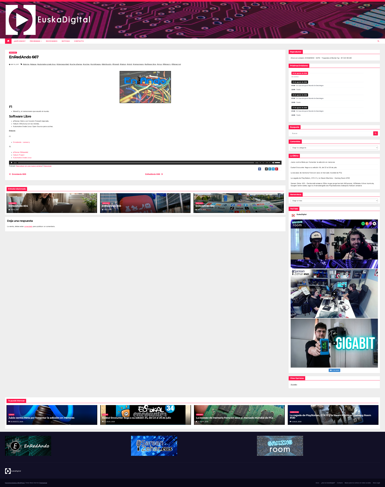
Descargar (48, 166)
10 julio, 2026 (203, 421)
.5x (260, 162)
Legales (11, 414)
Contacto (79, 41)
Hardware (200, 414)
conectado (28, 226)
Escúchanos (51, 41)
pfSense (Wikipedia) (20, 152)
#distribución (106, 64)
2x (269, 162)
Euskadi (105, 414)
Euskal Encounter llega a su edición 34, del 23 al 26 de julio (314, 167)
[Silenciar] (273, 163)
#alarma (26, 64)
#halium (123, 64)
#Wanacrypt (176, 64)
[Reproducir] (12, 163)
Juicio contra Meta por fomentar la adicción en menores (313, 162)
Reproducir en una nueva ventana (29, 166)
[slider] (278, 162)
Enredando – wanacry (21, 142)
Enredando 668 (19, 174)
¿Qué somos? (20, 41)
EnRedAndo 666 (152, 174)
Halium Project (18, 155)
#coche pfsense (76, 64)
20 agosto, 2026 (16, 421)
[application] (145, 163)
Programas (35, 41)
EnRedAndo (13, 52)
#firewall (115, 64)
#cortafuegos (95, 64)
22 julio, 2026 (109, 421)
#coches (86, 64)
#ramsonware (138, 64)
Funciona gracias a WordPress (15, 483)
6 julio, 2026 (296, 421)
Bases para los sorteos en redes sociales (358, 483)
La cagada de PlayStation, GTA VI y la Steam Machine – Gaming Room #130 (320, 178)
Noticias (66, 41)
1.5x (267, 162)
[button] (378, 41)
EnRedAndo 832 (205, 205)
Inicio (317, 483)
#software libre (150, 64)
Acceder (294, 385)
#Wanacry (167, 64)
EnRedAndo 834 (18, 205)
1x (263, 162)
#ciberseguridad (63, 64)
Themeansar (43, 483)
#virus (159, 64)
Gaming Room (294, 412)
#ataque (33, 64)
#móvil (129, 64)
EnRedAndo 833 (111, 205)
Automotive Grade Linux (22, 158)
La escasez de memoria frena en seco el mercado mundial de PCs (316, 173)
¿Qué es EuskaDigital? (328, 483)
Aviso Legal (376, 483)
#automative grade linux (46, 64)
